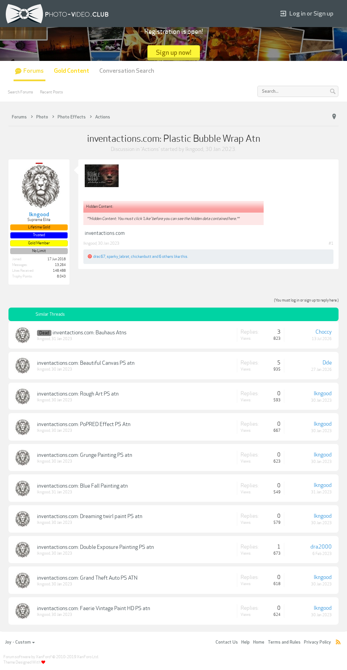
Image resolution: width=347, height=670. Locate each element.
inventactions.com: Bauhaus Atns (89, 332)
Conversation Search (126, 70)
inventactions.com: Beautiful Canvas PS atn (86, 363)
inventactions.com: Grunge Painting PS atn (84, 455)
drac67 (99, 256)
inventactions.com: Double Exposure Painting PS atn (95, 547)
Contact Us (227, 642)
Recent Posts (51, 92)
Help (245, 642)
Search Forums (20, 92)
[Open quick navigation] (334, 116)
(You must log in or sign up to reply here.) (306, 300)
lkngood (194, 149)
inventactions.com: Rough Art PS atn (78, 393)
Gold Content (71, 70)
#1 (331, 243)
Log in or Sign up (311, 13)
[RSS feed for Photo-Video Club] (338, 642)
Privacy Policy (317, 642)
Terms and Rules (284, 642)
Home (258, 642)
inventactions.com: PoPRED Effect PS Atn (83, 424)
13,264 (60, 265)
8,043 (61, 276)
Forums (33, 70)
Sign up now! (173, 53)
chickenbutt (141, 256)
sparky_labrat (118, 256)
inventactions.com (105, 233)
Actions (150, 149)
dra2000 (321, 546)
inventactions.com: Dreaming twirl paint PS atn (89, 516)
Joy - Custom (18, 642)
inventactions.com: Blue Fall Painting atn (82, 486)
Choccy (323, 332)
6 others (166, 256)
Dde (327, 362)
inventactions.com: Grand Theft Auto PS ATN (87, 578)
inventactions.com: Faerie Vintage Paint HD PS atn (93, 608)
